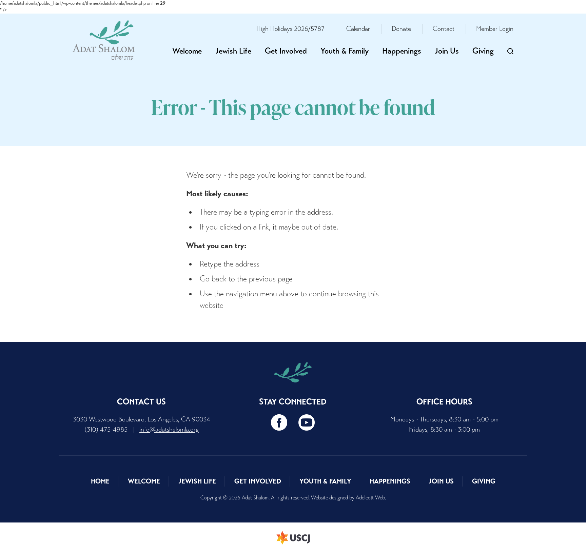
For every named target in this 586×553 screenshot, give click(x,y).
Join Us (447, 51)
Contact (443, 28)
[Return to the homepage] (104, 40)
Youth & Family (344, 51)
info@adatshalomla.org (169, 429)
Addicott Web (370, 497)
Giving (483, 51)
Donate (401, 28)
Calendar (358, 28)
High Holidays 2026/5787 (290, 28)
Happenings (401, 51)
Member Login (494, 28)
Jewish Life (233, 51)
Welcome (187, 51)
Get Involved (286, 51)
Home (100, 481)
